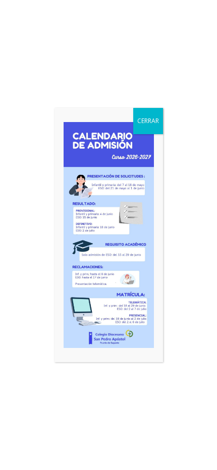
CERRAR (148, 120)
